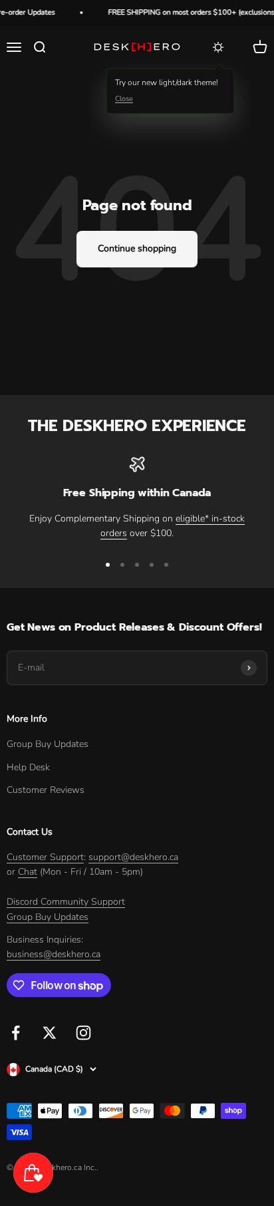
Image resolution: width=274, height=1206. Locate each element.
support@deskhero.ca (133, 857)
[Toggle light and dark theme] (218, 47)
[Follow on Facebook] (16, 1033)
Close (124, 99)
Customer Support (45, 857)
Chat (27, 871)
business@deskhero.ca (53, 954)
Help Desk (28, 767)
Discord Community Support (66, 901)
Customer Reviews (45, 790)
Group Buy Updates (47, 744)
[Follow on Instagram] (83, 1033)
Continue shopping (137, 248)
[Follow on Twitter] (50, 1033)
